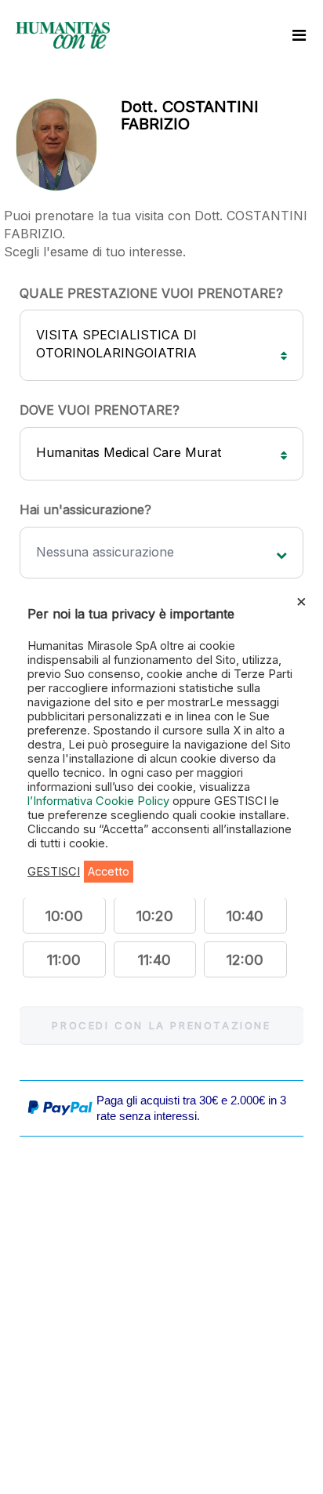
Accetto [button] (108, 872)
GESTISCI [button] (53, 872)
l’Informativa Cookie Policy (99, 801)
